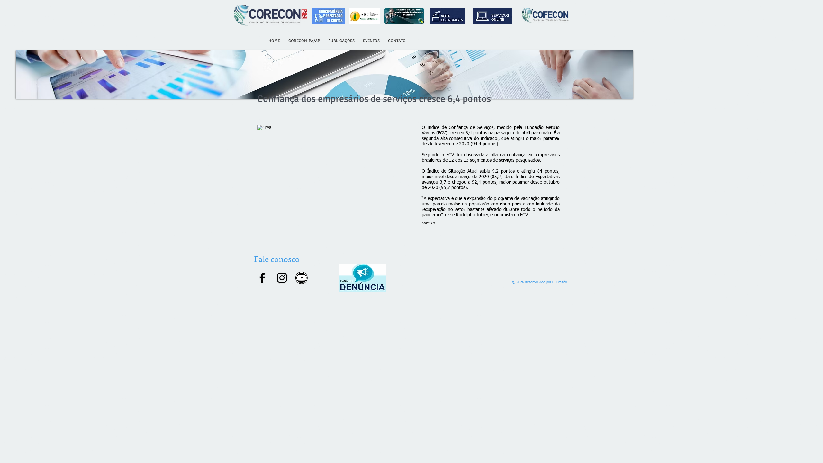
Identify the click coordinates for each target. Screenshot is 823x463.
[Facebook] (262, 278)
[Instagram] (282, 278)
